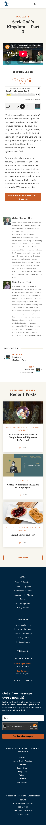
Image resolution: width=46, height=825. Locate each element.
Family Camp (23, 671)
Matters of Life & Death (17, 427)
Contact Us (23, 807)
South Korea (22, 768)
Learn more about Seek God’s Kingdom (23, 197)
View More (23, 557)
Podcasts (23, 16)
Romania (22, 765)
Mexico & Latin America (22, 761)
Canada (22, 758)
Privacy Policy (23, 814)
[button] (40, 4)
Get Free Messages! (23, 736)
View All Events (21, 681)
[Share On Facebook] (15, 81)
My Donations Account (23, 803)
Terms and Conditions (23, 811)
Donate (23, 800)
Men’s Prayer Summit (23, 663)
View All (21, 651)
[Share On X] (22, 81)
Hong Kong (22, 772)
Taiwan (22, 775)
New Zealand (22, 782)
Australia (22, 779)
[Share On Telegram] (30, 81)
